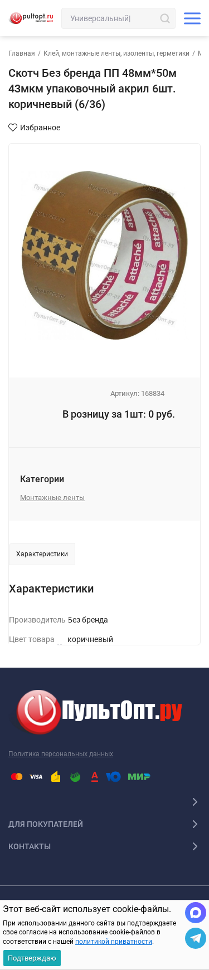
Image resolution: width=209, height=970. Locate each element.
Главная (21, 53)
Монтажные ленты (52, 497)
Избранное (40, 127)
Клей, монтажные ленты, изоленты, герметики (116, 53)
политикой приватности (113, 941)
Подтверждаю (32, 958)
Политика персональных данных (60, 754)
